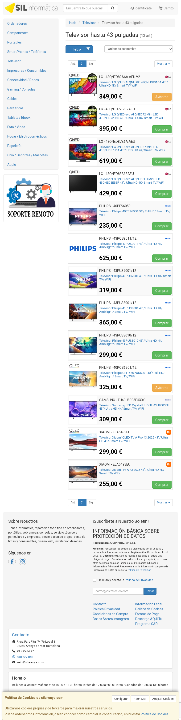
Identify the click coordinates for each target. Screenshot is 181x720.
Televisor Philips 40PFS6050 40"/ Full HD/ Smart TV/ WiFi (134, 213)
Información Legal (148, 604)
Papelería (14, 146)
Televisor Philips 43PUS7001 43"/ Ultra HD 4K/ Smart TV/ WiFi (135, 277)
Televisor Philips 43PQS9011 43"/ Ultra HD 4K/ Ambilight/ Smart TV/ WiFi (130, 245)
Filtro (77, 49)
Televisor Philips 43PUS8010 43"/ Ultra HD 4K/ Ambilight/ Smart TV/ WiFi (130, 342)
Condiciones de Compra (110, 614)
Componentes (18, 33)
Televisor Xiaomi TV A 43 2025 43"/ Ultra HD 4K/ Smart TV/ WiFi (131, 471)
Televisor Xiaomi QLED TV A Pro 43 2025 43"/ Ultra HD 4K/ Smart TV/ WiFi (133, 439)
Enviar (150, 591)
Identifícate (143, 8)
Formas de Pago (147, 614)
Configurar (121, 698)
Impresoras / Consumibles (26, 70)
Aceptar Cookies (163, 698)
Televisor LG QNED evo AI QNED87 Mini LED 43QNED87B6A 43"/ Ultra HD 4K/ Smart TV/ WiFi (132, 148)
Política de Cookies (155, 714)
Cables (12, 99)
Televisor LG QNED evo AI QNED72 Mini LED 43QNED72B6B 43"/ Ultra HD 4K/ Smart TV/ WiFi (132, 116)
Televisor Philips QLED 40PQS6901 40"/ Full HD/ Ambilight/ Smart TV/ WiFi (132, 374)
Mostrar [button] (162, 63)
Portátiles (14, 42)
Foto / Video (16, 127)
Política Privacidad (106, 609)
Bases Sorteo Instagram (111, 619)
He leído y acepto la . (126, 580)
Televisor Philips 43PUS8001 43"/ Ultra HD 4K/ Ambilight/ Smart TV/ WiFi (130, 309)
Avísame (162, 97)
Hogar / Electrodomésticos (27, 136)
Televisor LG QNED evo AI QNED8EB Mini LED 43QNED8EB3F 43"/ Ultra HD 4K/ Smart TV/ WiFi (131, 180)
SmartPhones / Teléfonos (26, 52)
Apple (11, 164)
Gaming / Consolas (21, 89)
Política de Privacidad (139, 570)
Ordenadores (17, 23)
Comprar (162, 129)
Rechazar (140, 698)
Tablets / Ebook (18, 117)
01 (82, 63)
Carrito (168, 8)
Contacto (100, 604)
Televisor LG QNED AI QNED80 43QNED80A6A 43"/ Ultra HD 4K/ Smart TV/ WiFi (133, 83)
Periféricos (15, 108)
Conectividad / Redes (23, 80)
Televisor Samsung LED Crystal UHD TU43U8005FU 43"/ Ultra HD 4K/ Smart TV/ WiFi (134, 407)
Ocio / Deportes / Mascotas (27, 155)
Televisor (14, 61)
